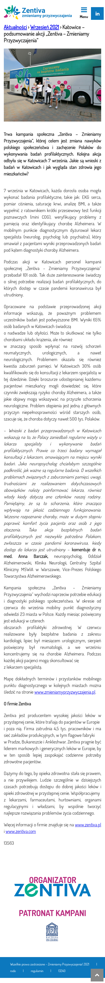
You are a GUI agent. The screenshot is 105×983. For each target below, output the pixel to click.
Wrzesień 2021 (44, 26)
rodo (13, 971)
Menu (84, 16)
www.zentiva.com (21, 831)
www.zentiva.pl (88, 824)
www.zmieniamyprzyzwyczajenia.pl (64, 692)
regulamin (37, 971)
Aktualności (15, 26)
